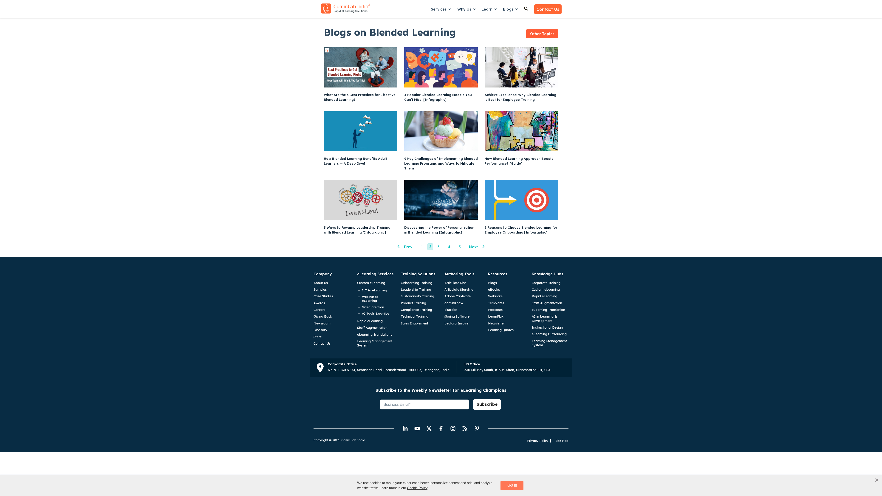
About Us (321, 283)
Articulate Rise (455, 283)
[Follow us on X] (429, 428)
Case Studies (323, 296)
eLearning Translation (548, 310)
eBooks (494, 289)
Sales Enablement (414, 323)
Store (318, 337)
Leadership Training (416, 289)
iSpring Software (456, 316)
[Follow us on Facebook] (441, 428)
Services (439, 9)
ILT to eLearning (374, 290)
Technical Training (414, 316)
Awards (319, 303)
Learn (487, 9)
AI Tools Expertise (375, 313)
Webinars (495, 296)
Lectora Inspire (456, 323)
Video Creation (373, 307)
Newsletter (496, 323)
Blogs (508, 9)
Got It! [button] (512, 485)
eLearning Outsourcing (549, 334)
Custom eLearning (371, 283)
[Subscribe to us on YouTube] (417, 428)
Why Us (464, 9)
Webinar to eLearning (370, 298)
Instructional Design (547, 327)
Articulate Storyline (458, 289)
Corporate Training (546, 283)
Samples (320, 289)
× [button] (877, 480)
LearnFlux (495, 316)
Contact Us (548, 9)
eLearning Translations (374, 335)
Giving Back (323, 316)
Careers (319, 310)
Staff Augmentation (372, 328)
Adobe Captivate (457, 296)
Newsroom (322, 323)
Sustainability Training (417, 296)
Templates (496, 303)
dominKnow (453, 303)
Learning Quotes (501, 330)
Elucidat (450, 310)
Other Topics (542, 33)
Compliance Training (416, 310)
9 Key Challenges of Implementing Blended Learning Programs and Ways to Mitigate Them (441, 163)
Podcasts (495, 310)
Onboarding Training (416, 283)
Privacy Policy (537, 440)
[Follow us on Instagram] (453, 428)
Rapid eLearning (370, 321)
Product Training (413, 303)
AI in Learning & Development (544, 318)
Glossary (320, 330)
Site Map (562, 440)
